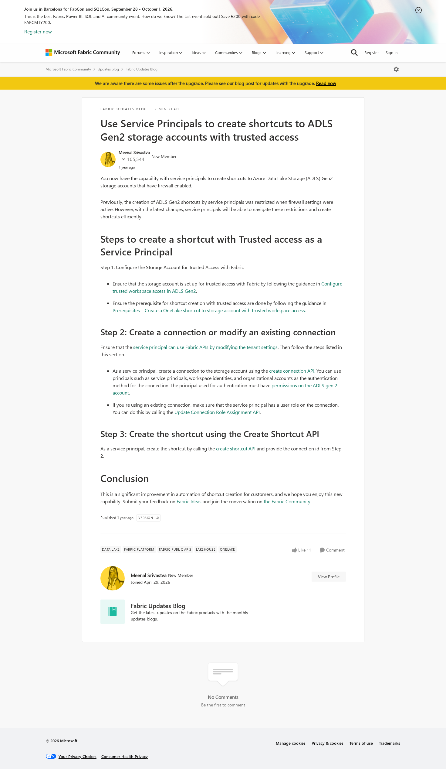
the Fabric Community (287, 501)
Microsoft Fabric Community (68, 69)
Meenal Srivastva (134, 152)
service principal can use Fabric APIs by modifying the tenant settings (205, 347)
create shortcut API (235, 448)
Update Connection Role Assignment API (217, 412)
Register (371, 52)
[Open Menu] (396, 69)
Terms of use (361, 743)
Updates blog (108, 69)
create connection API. (292, 370)
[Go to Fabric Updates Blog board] (112, 612)
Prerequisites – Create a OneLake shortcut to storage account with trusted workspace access (209, 310)
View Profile (329, 576)
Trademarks (389, 743)
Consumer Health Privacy (124, 756)
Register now (38, 31)
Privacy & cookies (327, 743)
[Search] (354, 52)
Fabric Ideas (189, 501)
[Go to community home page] (83, 52)
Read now (326, 83)
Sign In (391, 52)
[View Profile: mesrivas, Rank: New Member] (108, 159)
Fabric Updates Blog (141, 69)
